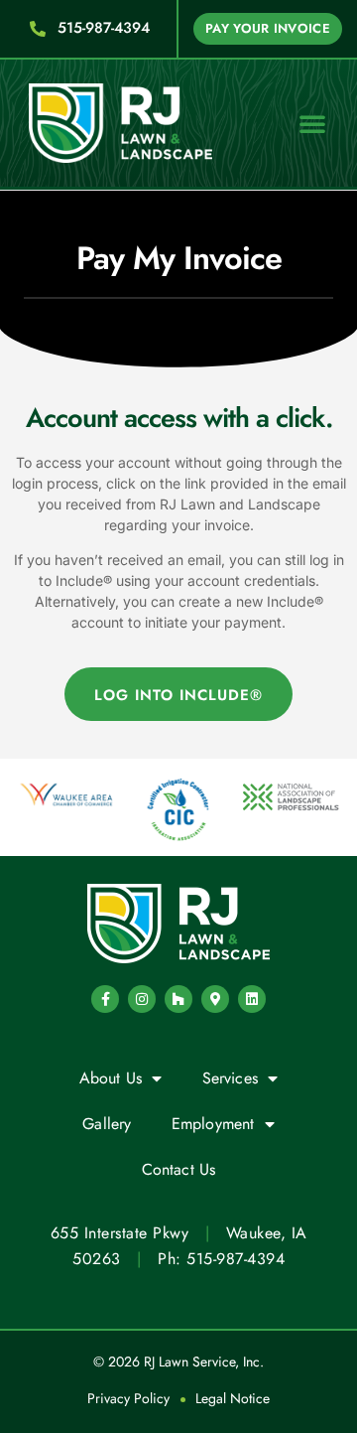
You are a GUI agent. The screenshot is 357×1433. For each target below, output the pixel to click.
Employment (213, 1123)
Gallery (106, 1123)
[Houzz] (178, 999)
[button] (312, 123)
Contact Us (179, 1169)
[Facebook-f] (105, 999)
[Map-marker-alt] (215, 999)
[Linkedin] (252, 999)
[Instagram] (142, 999)
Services (230, 1078)
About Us (111, 1078)
